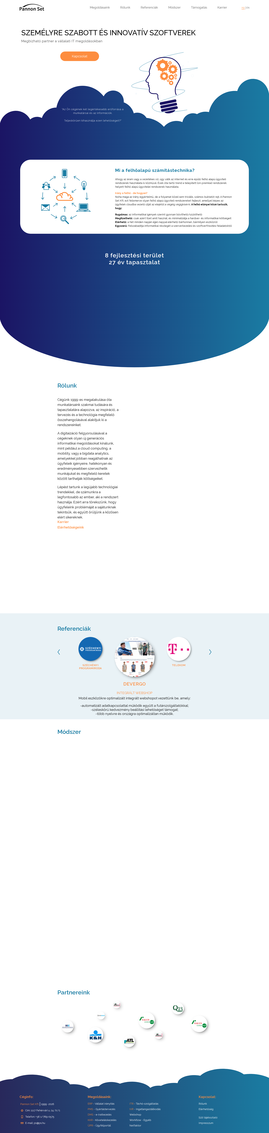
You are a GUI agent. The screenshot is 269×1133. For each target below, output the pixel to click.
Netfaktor (135, 1125)
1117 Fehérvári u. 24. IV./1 (45, 1110)
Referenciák (149, 7)
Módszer (174, 7)
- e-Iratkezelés (100, 1114)
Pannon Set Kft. (29, 1104)
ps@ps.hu (39, 1123)
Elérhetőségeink (70, 527)
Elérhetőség (206, 1109)
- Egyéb (140, 1120)
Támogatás (199, 7)
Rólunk (125, 7)
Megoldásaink (100, 7)
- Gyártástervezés (101, 1109)
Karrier (222, 7)
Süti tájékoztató (208, 1117)
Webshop (135, 1114)
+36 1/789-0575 (45, 1116)
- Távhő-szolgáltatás (143, 1103)
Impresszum (206, 1123)
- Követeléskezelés (102, 1120)
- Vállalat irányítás (101, 1103)
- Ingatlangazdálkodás (145, 1109)
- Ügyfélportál (99, 1125)
